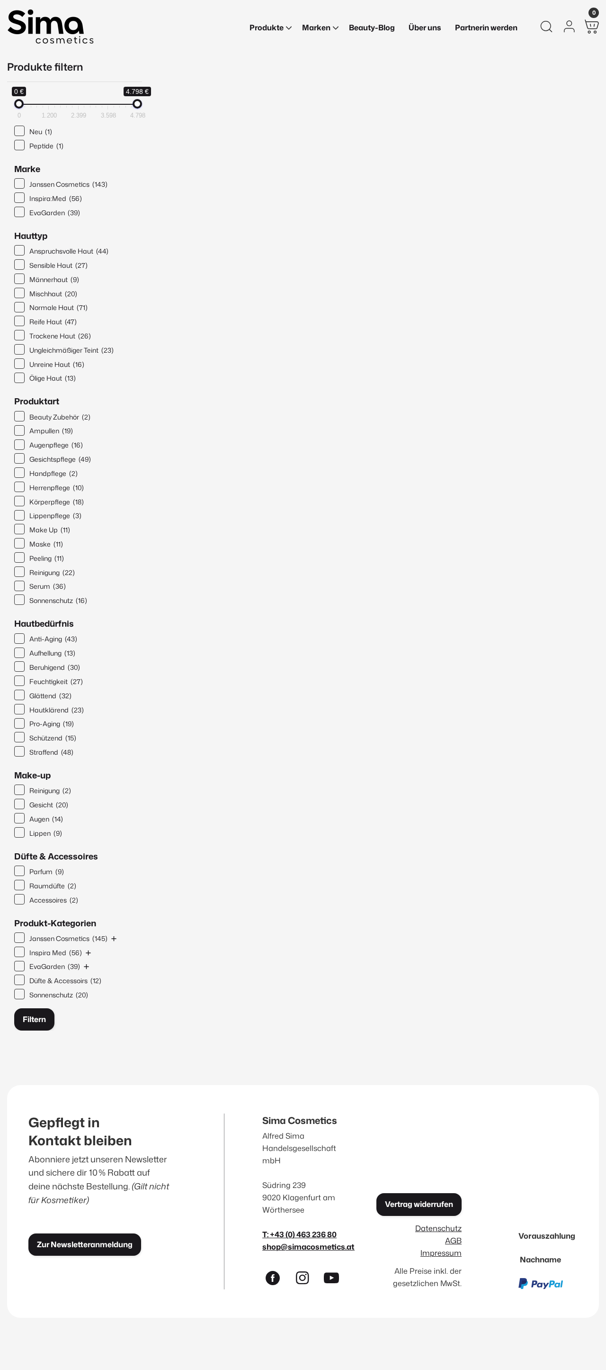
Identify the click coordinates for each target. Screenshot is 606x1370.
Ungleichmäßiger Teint (71, 350)
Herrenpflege (56, 487)
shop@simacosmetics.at (308, 1246)
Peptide (46, 145)
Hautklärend (56, 709)
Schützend (52, 737)
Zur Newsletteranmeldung (85, 1244)
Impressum (441, 1252)
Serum (47, 586)
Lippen (45, 833)
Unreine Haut (56, 364)
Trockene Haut (60, 335)
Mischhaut (53, 293)
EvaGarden (54, 212)
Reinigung (52, 572)
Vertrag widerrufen (419, 1204)
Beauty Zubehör (59, 416)
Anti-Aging (53, 638)
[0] (592, 26)
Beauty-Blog (372, 27)
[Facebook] (277, 1280)
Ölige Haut (52, 378)
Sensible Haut (58, 265)
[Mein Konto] (569, 26)
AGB (453, 1240)
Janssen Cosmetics (68, 184)
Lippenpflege (55, 515)
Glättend (50, 695)
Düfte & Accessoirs (65, 980)
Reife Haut (53, 321)
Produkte (267, 27)
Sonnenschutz (58, 600)
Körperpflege (56, 501)
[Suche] (546, 26)
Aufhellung (52, 653)
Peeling (46, 558)
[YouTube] (335, 1280)
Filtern (34, 1019)
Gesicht (48, 804)
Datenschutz (438, 1228)
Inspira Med (55, 952)
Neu (40, 131)
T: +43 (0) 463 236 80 (299, 1234)
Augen (46, 818)
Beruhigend (54, 667)
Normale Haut (58, 307)
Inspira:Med (55, 198)
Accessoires (53, 899)
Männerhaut (54, 279)
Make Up (49, 529)
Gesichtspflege (60, 459)
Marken (316, 27)
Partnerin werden (486, 27)
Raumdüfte (52, 885)
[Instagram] (306, 1280)
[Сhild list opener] (114, 938)
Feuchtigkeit (56, 681)
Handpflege (53, 473)
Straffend (51, 752)
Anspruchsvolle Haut (68, 251)
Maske (46, 543)
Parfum (46, 871)
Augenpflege (56, 444)
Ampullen (51, 430)
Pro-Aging (51, 723)
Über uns (425, 27)
